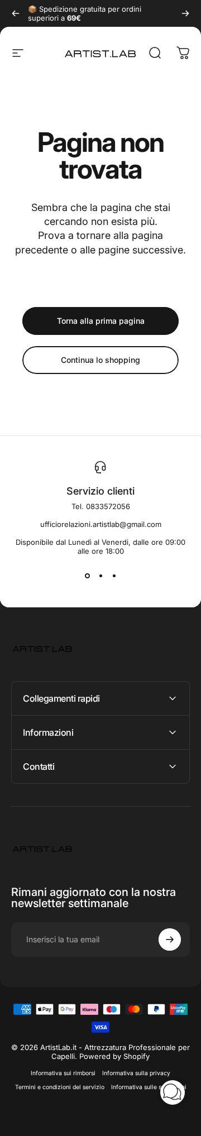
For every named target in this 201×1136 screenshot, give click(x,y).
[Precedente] (15, 13)
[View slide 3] (114, 575)
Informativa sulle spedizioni (148, 1087)
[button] (172, 1092)
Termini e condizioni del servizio (59, 1087)
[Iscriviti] (170, 939)
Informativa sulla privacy (136, 1073)
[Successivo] (185, 13)
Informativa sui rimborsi (63, 1073)
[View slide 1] (87, 575)
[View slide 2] (100, 575)
